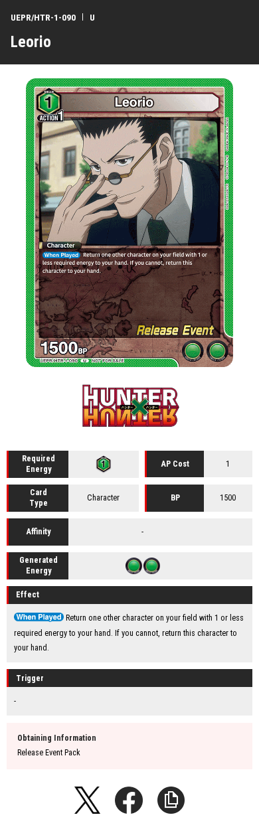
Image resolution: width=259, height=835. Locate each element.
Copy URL (171, 800)
